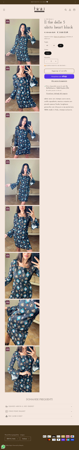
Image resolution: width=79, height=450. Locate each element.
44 (60, 45)
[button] (4, 10)
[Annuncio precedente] (4, 2)
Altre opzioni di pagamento (59, 81)
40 (48, 46)
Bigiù (10, 445)
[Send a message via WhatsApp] (3, 447)
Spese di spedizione (60, 36)
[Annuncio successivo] (75, 2)
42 (55, 46)
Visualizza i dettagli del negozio (57, 93)
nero (47, 53)
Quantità (47, 57)
